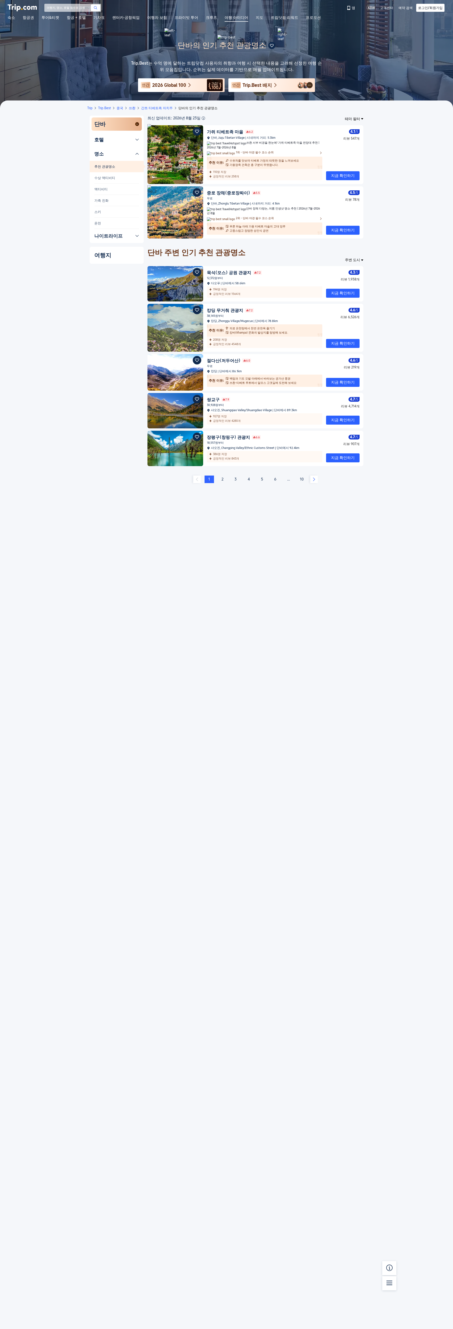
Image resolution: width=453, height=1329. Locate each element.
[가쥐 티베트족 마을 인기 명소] (175, 182)
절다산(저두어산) (228, 360)
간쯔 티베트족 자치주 (157, 108)
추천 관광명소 (104, 166)
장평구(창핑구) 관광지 (233, 437)
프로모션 (313, 18)
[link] (351, 8)
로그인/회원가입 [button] (430, 8)
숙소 (11, 18)
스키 (97, 212)
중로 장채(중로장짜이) (233, 192)
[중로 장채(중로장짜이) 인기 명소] (175, 237)
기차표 (99, 18)
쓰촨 (132, 108)
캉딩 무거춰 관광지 (230, 310)
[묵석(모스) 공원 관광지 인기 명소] (175, 300)
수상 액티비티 (104, 178)
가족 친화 (101, 200)
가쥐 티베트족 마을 (230, 131)
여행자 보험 (157, 18)
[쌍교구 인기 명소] (175, 427)
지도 (259, 18)
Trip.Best (104, 108)
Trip (89, 108)
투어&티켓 (50, 18)
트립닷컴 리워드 (284, 18)
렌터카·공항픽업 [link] (126, 18)
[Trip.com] (22, 7)
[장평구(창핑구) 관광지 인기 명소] (175, 465)
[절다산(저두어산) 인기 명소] (175, 389)
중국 (120, 108)
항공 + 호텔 (76, 18)
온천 (97, 223)
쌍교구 (218, 399)
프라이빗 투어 (186, 18)
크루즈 (211, 18)
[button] (368, 8)
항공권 (28, 18)
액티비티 (101, 189)
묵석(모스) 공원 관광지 (234, 272)
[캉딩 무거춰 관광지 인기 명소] (175, 350)
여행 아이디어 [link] (236, 18)
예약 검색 (405, 8)
